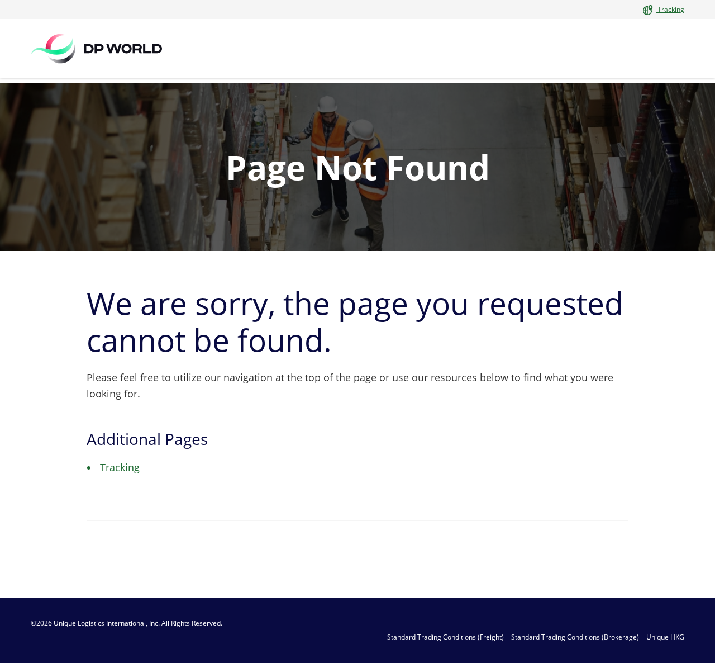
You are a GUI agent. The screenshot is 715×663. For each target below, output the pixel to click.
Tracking (670, 9)
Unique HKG (665, 637)
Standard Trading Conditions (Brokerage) (575, 637)
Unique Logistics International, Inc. (107, 623)
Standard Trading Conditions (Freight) (445, 637)
